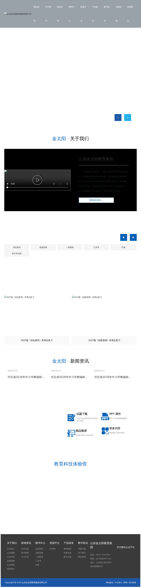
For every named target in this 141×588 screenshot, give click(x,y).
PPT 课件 (115, 414)
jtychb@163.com (103, 558)
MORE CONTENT (117, 433)
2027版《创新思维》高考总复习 (44, 340)
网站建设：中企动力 (114, 582)
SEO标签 (132, 582)
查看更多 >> (28, 520)
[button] (19, 118)
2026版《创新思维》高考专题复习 (112, 340)
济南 (125, 582)
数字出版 (112, 509)
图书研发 (28, 509)
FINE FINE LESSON (84, 435)
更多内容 (114, 428)
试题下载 (81, 414)
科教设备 (70, 509)
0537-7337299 (103, 554)
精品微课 (81, 430)
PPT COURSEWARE (118, 418)
